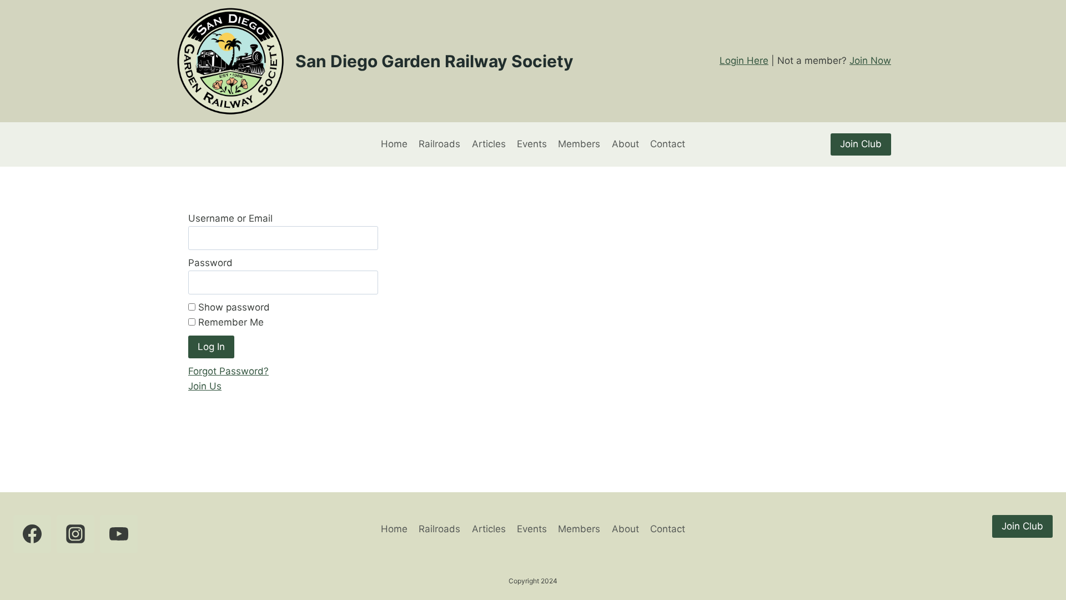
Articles (489, 143)
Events (532, 143)
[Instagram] (75, 534)
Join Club (861, 143)
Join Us (205, 386)
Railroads (439, 143)
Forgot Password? (228, 371)
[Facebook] (32, 534)
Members (579, 143)
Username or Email (230, 218)
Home (394, 143)
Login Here (744, 60)
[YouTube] (119, 534)
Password (210, 262)
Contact (667, 143)
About (625, 143)
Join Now (870, 60)
